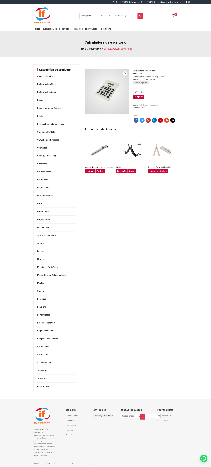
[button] (125, 73)
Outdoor (41, 291)
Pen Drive (41, 307)
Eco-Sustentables (45, 195)
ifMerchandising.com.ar (85, 464)
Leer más (90, 171)
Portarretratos (43, 315)
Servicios (69, 430)
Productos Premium (46, 323)
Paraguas (41, 299)
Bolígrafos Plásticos (46, 92)
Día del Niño (42, 180)
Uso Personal (43, 386)
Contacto (69, 435)
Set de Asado (43, 347)
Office (143, 108)
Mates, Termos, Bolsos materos (51, 275)
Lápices (40, 251)
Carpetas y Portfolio (46, 132)
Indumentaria (43, 227)
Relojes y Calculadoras (149, 105)
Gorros (40, 203)
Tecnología (42, 370)
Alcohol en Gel (163, 420)
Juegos (40, 243)
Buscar (143, 418)
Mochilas (41, 283)
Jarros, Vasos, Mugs (46, 235)
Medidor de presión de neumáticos (99, 167)
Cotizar (100, 171)
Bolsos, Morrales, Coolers (49, 108)
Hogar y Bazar (43, 219)
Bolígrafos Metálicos (46, 84)
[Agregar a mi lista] (136, 92)
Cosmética (42, 148)
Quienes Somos (72, 415)
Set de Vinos (42, 354)
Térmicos (41, 378)
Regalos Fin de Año (46, 331)
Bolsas (40, 100)
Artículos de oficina (46, 76)
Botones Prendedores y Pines (50, 124)
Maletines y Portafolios (47, 267)
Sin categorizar (44, 362)
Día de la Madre (44, 172)
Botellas (41, 116)
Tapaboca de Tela (164, 415)
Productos (70, 420)
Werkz (118, 167)
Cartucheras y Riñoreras (48, 140)
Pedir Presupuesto (141, 83)
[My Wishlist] (173, 15)
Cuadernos (42, 164)
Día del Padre (43, 187)
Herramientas (43, 211)
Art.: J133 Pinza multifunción (159, 167)
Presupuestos (71, 425)
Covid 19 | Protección (46, 156)
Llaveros (41, 259)
